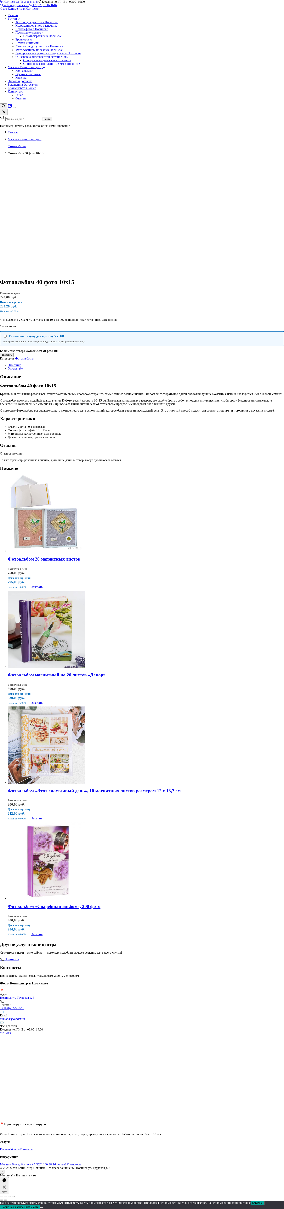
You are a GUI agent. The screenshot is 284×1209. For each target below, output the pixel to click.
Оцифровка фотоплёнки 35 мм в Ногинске (51, 63)
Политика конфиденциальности (20, 1207)
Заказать (7, 354)
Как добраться (21, 1164)
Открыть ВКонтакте (33, 959)
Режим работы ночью (22, 88)
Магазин (5, 1164)
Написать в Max (57, 959)
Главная (13, 15)
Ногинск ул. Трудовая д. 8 (20, 1)
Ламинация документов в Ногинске (39, 46)
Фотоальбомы (24, 358)
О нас (19, 95)
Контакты (14, 91)
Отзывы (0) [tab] (15, 368)
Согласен (257, 1202)
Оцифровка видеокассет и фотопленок (41, 56)
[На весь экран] (5, 1196)
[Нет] (41, 1207)
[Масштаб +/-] (1, 1196)
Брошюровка (23, 39)
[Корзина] (10, 106)
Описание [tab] (14, 365)
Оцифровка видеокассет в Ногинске (47, 60)
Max (8, 1033)
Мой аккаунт (23, 70)
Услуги (13, 18)
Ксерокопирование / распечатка (36, 25)
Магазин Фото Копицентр (25, 67)
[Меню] (14, 107)
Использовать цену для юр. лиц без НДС (37, 336)
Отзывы (20, 98)
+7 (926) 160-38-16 (44, 5)
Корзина (20, 77)
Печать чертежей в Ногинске (42, 36)
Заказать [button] (37, 587)
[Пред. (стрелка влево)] (1, 1200)
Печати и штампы (27, 43)
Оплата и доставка (20, 81)
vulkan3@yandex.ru (16, 5)
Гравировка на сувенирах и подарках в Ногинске (48, 53)
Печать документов (28, 32)
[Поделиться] (9, 1196)
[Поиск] (3, 106)
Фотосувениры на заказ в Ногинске (39, 49)
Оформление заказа (28, 74)
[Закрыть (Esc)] (13, 1196)
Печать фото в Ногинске (31, 29)
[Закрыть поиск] (4, 112)
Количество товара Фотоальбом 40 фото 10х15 (30, 351)
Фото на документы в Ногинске (36, 22)
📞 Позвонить (9, 959)
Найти (46, 119)
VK (2, 1033)
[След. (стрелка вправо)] (5, 1200)
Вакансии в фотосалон (23, 84)
